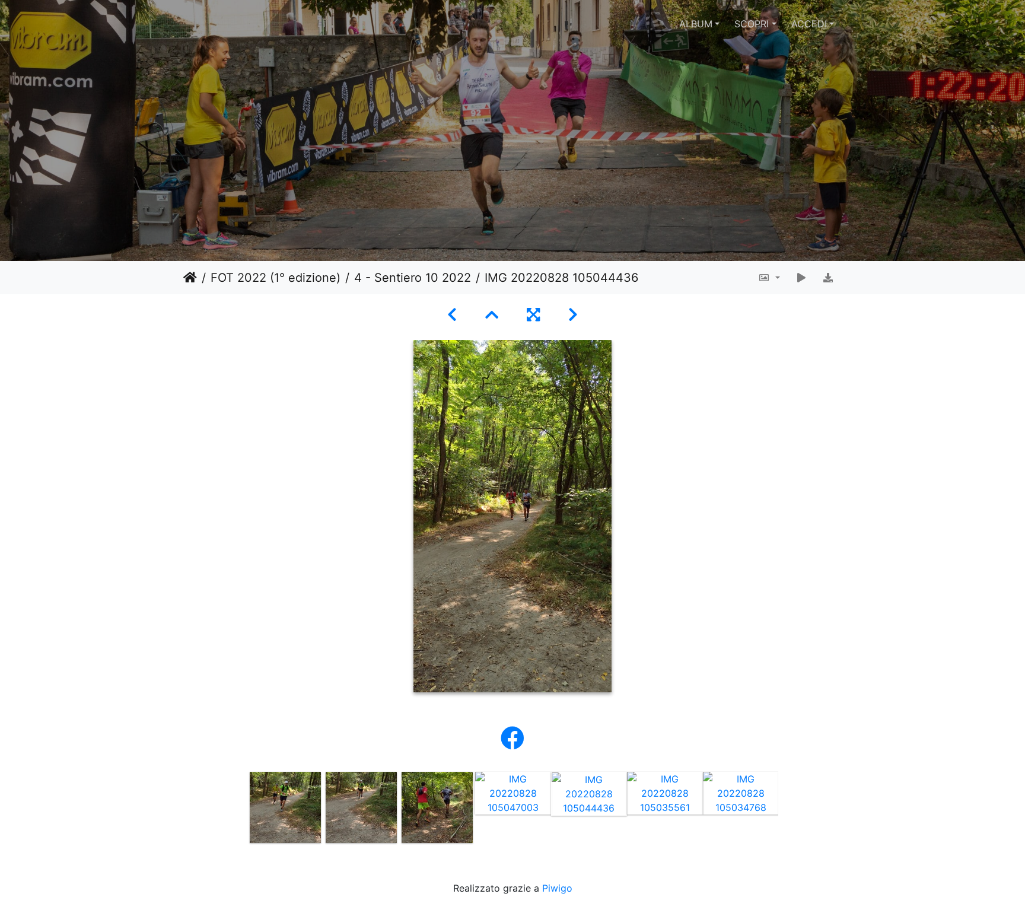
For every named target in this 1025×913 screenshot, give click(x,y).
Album (695, 24)
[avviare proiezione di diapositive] (801, 278)
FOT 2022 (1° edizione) (275, 278)
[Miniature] (491, 315)
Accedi (809, 24)
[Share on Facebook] (512, 738)
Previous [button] (238, 810)
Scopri (751, 24)
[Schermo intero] (533, 315)
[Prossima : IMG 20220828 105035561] (573, 315)
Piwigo (557, 888)
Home (190, 278)
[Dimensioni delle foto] (769, 278)
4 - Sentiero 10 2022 (412, 278)
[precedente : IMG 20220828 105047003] (452, 315)
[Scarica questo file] (828, 278)
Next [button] (787, 810)
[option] (285, 807)
